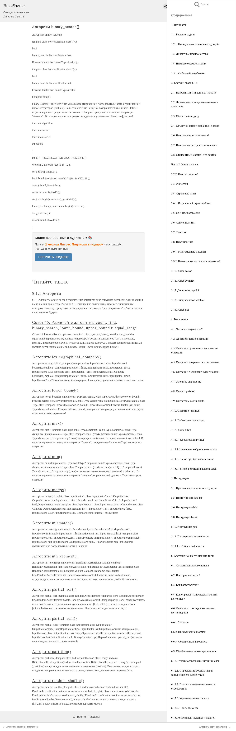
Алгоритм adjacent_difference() (22, 727)
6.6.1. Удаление (180, 622)
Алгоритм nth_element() (55, 556)
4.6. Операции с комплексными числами (195, 372)
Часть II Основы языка (184, 164)
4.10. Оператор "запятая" (186, 410)
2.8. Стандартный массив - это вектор (193, 154)
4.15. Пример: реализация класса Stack (193, 468)
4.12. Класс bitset (181, 430)
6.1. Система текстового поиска (190, 565)
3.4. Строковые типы (183, 193)
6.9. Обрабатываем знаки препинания (193, 651)
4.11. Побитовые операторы (187, 420)
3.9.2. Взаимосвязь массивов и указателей (195, 261)
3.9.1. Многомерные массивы (188, 251)
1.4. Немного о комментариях (188, 63)
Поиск (200, 4)
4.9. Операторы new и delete (187, 401)
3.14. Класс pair (180, 309)
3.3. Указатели (179, 183)
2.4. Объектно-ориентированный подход (195, 125)
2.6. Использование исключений (190, 135)
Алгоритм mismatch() (52, 522)
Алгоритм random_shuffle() (58, 680)
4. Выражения (179, 319)
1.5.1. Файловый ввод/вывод (188, 73)
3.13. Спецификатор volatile (187, 300)
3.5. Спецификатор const (185, 213)
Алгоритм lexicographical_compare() (66, 357)
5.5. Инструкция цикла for (186, 497)
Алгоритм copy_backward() (213, 727)
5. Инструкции (180, 478)
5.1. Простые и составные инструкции (194, 488)
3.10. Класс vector (181, 271)
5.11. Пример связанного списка (190, 536)
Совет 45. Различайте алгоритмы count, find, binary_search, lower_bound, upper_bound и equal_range (84, 324)
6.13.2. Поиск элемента (185, 708)
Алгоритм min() (47, 456)
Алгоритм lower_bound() (55, 390)
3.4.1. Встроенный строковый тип (191, 203)
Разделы (94, 716)
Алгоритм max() (47, 423)
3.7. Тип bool (178, 232)
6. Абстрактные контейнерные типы (192, 555)
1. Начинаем (178, 24)
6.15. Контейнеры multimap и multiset (192, 717)
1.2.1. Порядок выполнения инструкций (195, 44)
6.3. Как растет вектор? (185, 584)
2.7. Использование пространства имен (194, 145)
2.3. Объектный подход (185, 116)
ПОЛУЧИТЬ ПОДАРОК (53, 257)
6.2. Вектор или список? (185, 575)
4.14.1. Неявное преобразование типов (194, 449)
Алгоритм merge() (49, 489)
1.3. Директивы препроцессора (189, 53)
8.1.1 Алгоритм (46, 293)
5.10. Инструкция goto (184, 526)
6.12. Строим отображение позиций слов (195, 661)
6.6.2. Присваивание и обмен (188, 632)
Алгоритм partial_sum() (54, 618)
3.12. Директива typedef (185, 290)
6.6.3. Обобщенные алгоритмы (189, 641)
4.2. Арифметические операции (190, 338)
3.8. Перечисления (182, 242)
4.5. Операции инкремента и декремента (195, 362)
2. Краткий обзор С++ (184, 83)
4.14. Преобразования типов (188, 439)
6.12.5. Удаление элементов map (190, 698)
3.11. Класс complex (182, 280)
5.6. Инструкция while (184, 507)
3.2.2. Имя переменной (184, 174)
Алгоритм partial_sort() (54, 589)
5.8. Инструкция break (184, 517)
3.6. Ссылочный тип (183, 222)
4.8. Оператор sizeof (183, 391)
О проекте (79, 716)
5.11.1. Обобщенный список (188, 546)
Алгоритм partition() (51, 651)
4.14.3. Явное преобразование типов (192, 459)
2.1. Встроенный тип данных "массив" (194, 92)
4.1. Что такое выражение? (186, 329)
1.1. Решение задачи (183, 34)
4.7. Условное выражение (186, 381)
